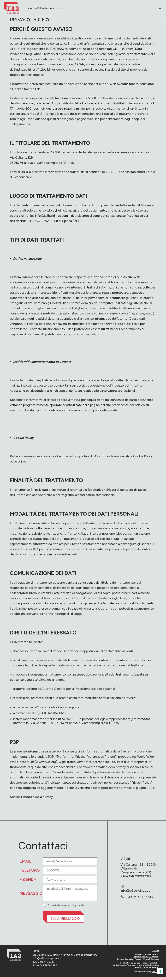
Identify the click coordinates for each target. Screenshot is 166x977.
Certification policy (128, 963)
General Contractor (151, 959)
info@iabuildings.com (66, 707)
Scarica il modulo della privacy (31, 797)
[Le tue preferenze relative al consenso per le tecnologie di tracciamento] (160, 971)
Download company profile (138, 965)
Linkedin (155, 950)
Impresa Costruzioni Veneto (146, 954)
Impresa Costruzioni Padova (129, 959)
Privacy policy (141, 967)
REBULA (155, 972)
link (23, 461)
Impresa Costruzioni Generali (145, 957)
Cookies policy (153, 967)
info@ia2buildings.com (51, 216)
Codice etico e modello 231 (147, 963)
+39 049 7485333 (136, 897)
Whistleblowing (119, 965)
